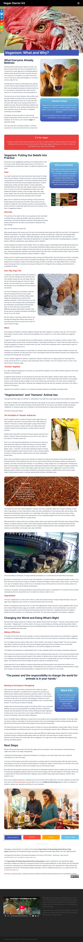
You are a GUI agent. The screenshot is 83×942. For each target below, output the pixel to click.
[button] (51, 198)
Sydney (35, 939)
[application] (21, 907)
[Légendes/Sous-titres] (33, 916)
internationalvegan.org (11, 870)
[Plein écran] (38, 916)
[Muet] (35, 916)
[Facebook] (1, 10)
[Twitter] (1, 14)
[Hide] (0, 33)
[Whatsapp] (1, 27)
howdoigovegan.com (29, 857)
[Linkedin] (1, 17)
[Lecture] (5, 916)
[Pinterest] (1, 20)
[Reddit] (1, 23)
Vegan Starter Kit (14, 3)
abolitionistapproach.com (12, 857)
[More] (1, 30)
